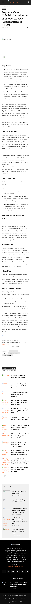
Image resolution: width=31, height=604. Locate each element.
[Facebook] (3, 34)
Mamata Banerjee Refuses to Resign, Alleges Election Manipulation (20, 427)
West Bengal (7, 355)
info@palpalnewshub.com (15, 566)
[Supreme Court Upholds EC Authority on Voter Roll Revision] (6, 386)
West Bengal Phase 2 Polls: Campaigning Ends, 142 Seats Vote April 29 (19, 444)
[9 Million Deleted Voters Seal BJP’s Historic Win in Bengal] (6, 419)
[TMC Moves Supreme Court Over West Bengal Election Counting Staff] (6, 436)
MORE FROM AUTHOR (9, 370)
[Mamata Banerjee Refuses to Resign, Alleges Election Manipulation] (6, 428)
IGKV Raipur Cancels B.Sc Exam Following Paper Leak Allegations (18, 584)
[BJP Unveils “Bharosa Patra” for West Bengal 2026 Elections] (6, 470)
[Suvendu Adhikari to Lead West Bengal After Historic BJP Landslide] (6, 403)
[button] (3, 2)
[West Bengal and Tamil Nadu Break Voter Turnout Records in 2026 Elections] (6, 453)
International (15, 595)
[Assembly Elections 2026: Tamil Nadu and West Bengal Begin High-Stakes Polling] (6, 461)
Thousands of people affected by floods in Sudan (18, 531)
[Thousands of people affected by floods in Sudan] (6, 530)
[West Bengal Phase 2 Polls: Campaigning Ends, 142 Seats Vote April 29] (6, 444)
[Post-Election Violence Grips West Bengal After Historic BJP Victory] (6, 411)
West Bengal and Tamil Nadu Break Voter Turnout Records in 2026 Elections (20, 452)
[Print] (23, 34)
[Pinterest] (11, 34)
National (8, 6)
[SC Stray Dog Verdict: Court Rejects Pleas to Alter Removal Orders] (6, 394)
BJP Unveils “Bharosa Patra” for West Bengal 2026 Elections (20, 469)
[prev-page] (3, 476)
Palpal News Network (12, 61)
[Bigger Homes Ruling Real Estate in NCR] (6, 501)
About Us (15, 598)
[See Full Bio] (9, 344)
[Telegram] (18, 571)
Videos (10, 597)
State (25, 595)
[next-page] (5, 476)
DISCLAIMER (22, 597)
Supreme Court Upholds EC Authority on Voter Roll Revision (20, 386)
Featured (15, 597)
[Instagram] (8, 571)
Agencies (13, 351)
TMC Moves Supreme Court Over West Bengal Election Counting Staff (20, 436)
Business (21, 595)
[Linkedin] (19, 34)
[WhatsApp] (15, 34)
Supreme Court (13, 353)
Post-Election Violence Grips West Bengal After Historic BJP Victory (20, 411)
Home (3, 6)
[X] (7, 34)
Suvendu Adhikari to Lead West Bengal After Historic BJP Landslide (19, 402)
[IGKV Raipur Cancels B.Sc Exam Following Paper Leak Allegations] (5, 584)
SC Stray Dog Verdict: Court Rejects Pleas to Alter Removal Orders (20, 394)
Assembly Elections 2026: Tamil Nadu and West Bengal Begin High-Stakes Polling (20, 461)
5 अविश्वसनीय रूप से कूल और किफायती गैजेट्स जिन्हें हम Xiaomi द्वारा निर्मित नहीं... (19, 510)
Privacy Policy (8, 598)
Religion (6, 597)
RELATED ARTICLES (9, 368)
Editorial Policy (22, 598)
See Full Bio (5, 344)
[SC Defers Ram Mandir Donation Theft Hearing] (6, 377)
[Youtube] (27, 571)
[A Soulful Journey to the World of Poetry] (6, 492)
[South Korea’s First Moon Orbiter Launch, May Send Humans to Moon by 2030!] (6, 521)
